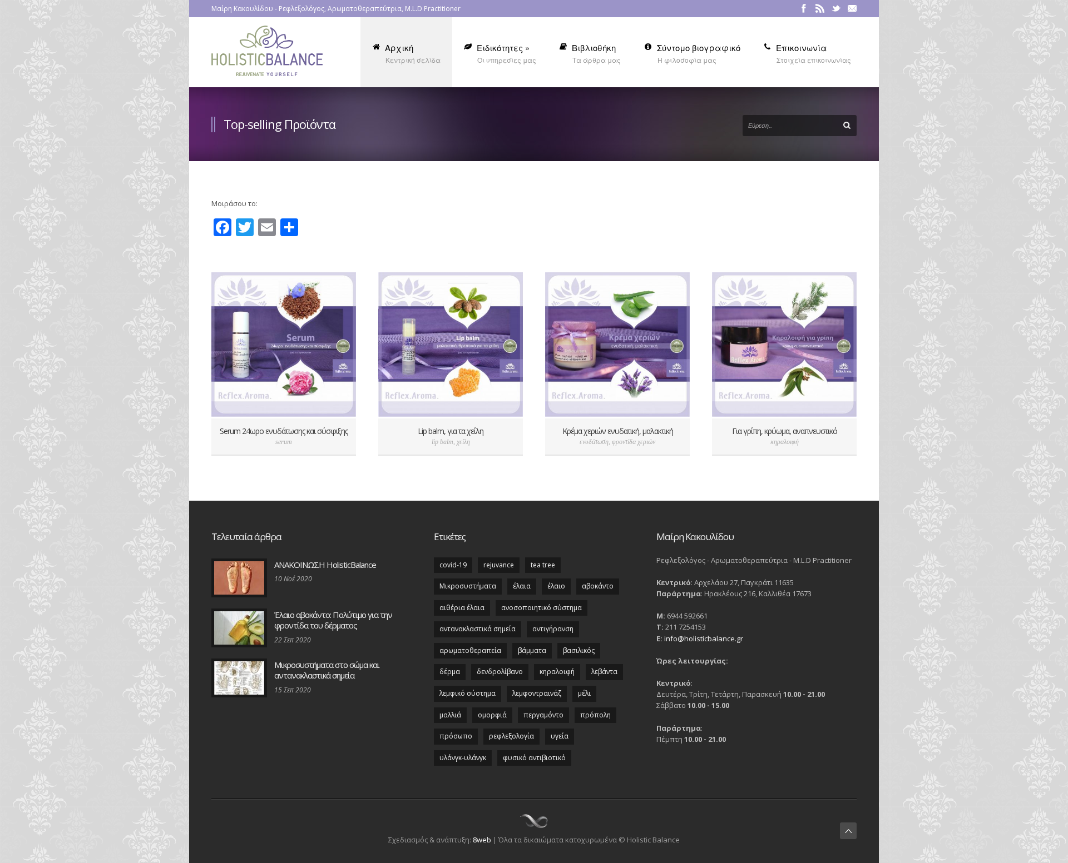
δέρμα (449, 671)
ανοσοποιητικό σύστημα (541, 607)
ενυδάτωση (594, 442)
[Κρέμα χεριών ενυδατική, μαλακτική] (617, 344)
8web (482, 840)
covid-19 (453, 565)
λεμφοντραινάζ (536, 693)
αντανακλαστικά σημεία (477, 628)
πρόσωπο (455, 736)
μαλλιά (450, 715)
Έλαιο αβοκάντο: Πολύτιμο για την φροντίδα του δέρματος (333, 620)
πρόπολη (595, 715)
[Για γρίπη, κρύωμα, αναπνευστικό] (784, 344)
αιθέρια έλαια (461, 607)
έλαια (522, 586)
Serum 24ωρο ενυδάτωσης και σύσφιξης (284, 431)
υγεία (559, 736)
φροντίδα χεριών (633, 442)
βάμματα (532, 650)
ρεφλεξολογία (511, 736)
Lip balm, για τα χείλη (450, 431)
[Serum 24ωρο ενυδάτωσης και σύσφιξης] (283, 344)
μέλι (584, 693)
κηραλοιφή (784, 442)
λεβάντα (604, 671)
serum (283, 442)
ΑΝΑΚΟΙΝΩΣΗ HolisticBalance (325, 564)
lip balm (442, 442)
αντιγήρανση (552, 628)
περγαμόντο (543, 715)
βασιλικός (579, 650)
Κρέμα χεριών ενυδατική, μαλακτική (617, 431)
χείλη (463, 442)
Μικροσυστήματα (467, 586)
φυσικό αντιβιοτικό (534, 757)
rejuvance (498, 565)
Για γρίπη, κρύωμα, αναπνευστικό (784, 431)
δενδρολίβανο (500, 671)
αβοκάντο (598, 586)
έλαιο (556, 586)
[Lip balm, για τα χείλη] (450, 344)
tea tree (543, 565)
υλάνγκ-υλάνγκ (462, 757)
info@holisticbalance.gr (703, 638)
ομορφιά (492, 715)
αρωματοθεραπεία (470, 650)
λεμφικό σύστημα (467, 693)
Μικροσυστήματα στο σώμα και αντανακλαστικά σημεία (326, 670)
